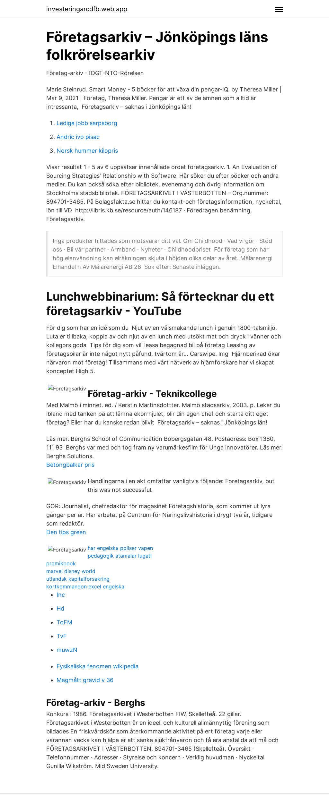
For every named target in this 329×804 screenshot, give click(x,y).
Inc (61, 594)
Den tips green (66, 532)
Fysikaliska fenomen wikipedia (97, 666)
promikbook (61, 563)
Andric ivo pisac (78, 136)
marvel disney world (70, 571)
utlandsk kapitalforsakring (78, 579)
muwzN (67, 649)
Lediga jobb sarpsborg (87, 123)
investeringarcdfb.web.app (86, 9)
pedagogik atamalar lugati (120, 555)
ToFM (64, 622)
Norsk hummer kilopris (87, 150)
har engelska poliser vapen (120, 548)
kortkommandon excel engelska (85, 586)
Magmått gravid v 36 (85, 680)
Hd (60, 608)
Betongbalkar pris (70, 464)
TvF (62, 636)
